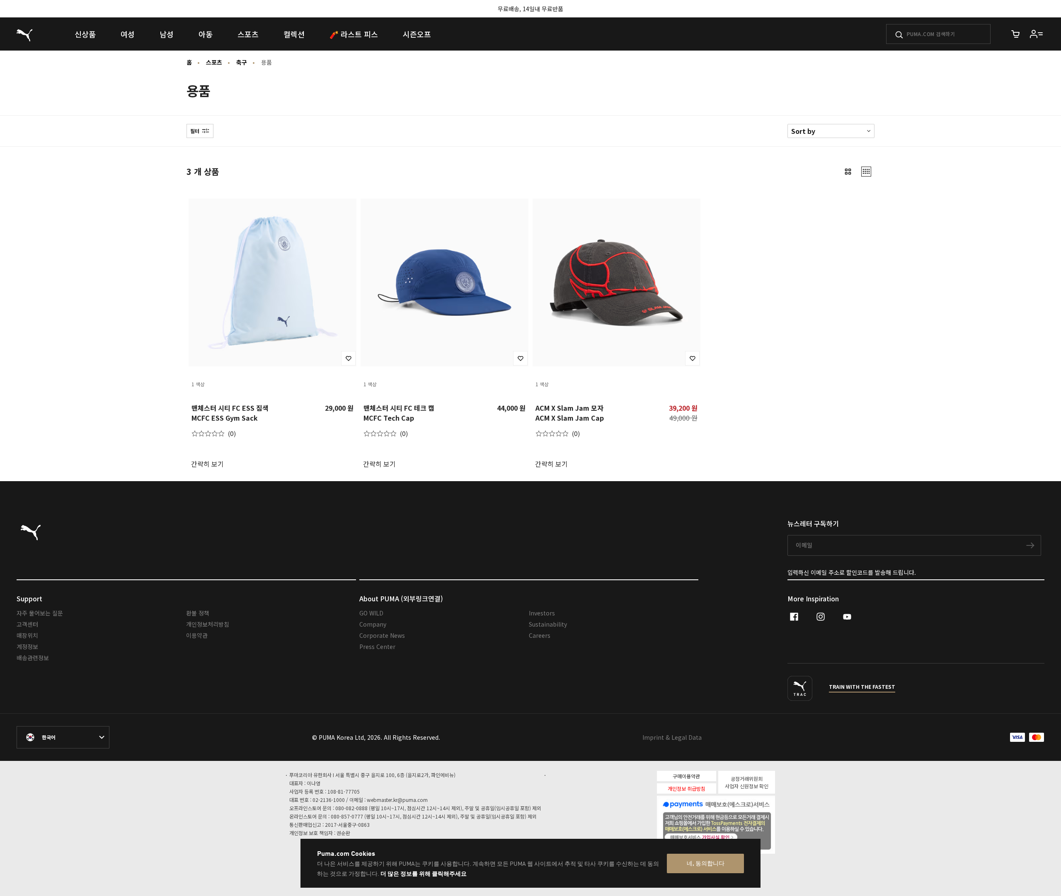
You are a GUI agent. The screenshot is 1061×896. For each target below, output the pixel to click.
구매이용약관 (686, 776)
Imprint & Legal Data (672, 737)
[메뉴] (1037, 34)
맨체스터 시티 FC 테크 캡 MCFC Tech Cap (398, 413)
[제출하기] (899, 35)
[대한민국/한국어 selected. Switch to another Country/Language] (63, 737)
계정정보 (27, 646)
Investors (542, 613)
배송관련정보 (33, 658)
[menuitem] (85, 34)
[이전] (198, 282)
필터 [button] (194, 131)
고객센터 (27, 624)
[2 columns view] (848, 171)
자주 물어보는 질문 (40, 613)
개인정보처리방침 (207, 624)
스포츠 (214, 62)
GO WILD (371, 613)
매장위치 (27, 635)
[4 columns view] (866, 171)
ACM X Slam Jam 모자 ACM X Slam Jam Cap (569, 413)
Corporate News (382, 635)
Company (372, 624)
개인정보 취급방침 (686, 788)
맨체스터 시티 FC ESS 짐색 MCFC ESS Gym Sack (230, 413)
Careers (539, 635)
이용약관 (197, 635)
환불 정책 (197, 613)
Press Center (377, 646)
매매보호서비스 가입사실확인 (730, 836)
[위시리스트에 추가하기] (348, 358)
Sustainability (548, 624)
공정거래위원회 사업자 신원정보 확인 (746, 782)
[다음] (347, 282)
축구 (241, 62)
